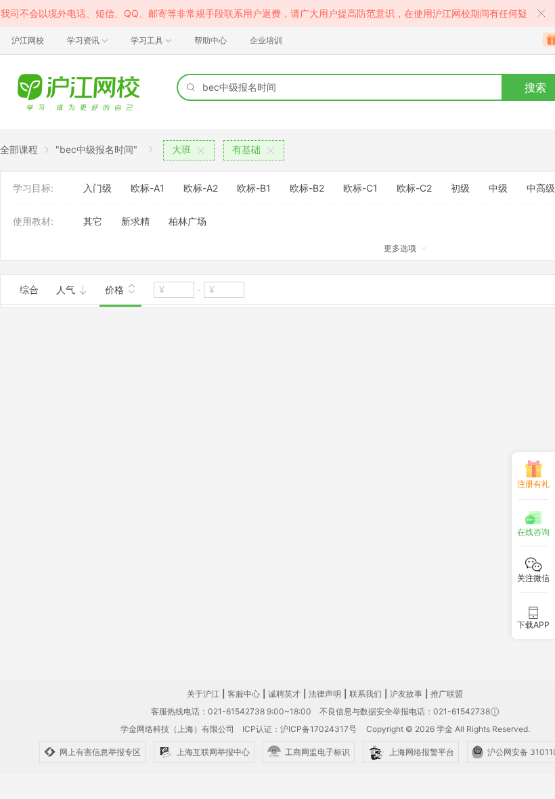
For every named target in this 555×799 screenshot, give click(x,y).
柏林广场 (187, 221)
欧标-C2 (414, 188)
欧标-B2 (307, 188)
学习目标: (33, 188)
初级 (460, 188)
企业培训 (266, 40)
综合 (29, 289)
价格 (116, 289)
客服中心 (243, 694)
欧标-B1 (254, 188)
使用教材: (33, 221)
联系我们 (365, 694)
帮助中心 (210, 40)
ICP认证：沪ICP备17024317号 (299, 729)
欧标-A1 (147, 188)
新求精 (135, 221)
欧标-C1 (360, 188)
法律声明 (325, 694)
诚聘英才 (284, 694)
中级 (498, 188)
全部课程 (19, 149)
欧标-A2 (200, 188)
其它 (92, 221)
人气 (67, 289)
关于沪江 (203, 694)
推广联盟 (446, 694)
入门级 (97, 188)
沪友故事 (406, 694)
